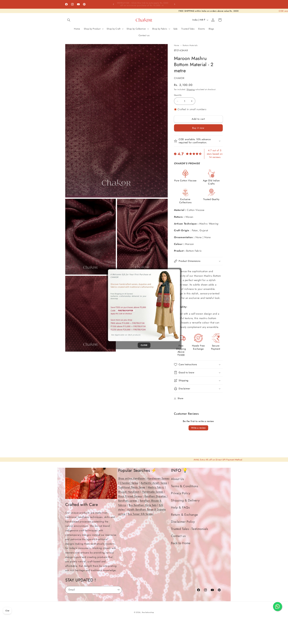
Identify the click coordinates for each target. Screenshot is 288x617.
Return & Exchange (184, 514)
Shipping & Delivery (185, 500)
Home (176, 45)
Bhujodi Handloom (129, 492)
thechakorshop (148, 612)
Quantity (178, 95)
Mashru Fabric (156, 487)
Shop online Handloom (131, 478)
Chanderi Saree (129, 483)
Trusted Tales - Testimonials (189, 529)
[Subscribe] (118, 589)
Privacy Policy (180, 493)
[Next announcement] (174, 4)
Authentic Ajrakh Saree (154, 483)
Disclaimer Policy (183, 522)
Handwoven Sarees (158, 478)
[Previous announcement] (113, 4)
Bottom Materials (190, 45)
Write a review (198, 428)
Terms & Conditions (184, 486)
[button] (68, 19)
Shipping (191, 89)
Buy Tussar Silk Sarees (140, 514)
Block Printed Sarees (130, 496)
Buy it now (198, 127)
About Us (177, 479)
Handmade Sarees (152, 492)
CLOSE (144, 345)
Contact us (178, 536)
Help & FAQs (180, 507)
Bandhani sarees (127, 501)
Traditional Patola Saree (131, 487)
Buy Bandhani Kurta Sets (143, 505)
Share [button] (180, 398)
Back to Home (180, 543)
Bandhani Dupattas (155, 496)
